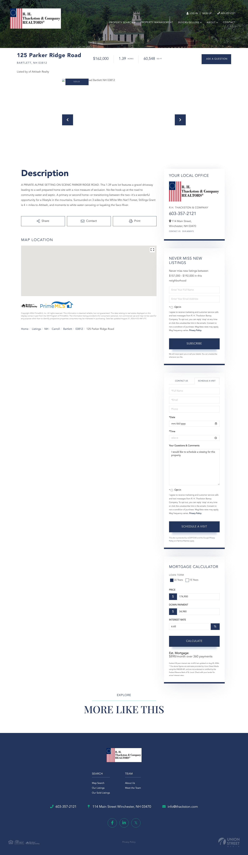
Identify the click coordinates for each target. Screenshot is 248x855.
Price (172, 590)
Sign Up (207, 13)
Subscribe (194, 343)
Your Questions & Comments (184, 446)
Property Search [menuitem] (121, 23)
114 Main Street (121, 807)
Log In (193, 13)
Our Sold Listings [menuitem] (101, 793)
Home (25, 329)
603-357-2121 (228, 13)
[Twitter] (136, 823)
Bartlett (67, 329)
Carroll (56, 329)
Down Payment (178, 605)
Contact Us (175, 231)
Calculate (194, 641)
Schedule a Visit (206, 381)
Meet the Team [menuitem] (133, 788)
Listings (36, 329)
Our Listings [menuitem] (98, 788)
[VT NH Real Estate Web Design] (229, 842)
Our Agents (188, 231)
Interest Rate (177, 620)
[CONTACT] (216, 59)
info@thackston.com (183, 807)
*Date (172, 417)
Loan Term (176, 575)
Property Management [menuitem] (157, 22)
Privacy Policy (195, 330)
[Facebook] (112, 823)
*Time (172, 431)
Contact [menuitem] (229, 22)
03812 (79, 329)
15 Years (194, 580)
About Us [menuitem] (130, 783)
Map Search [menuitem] (98, 783)
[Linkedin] (124, 823)
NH (46, 329)
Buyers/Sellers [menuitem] (188, 23)
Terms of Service (183, 541)
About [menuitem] (211, 23)
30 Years (178, 580)
